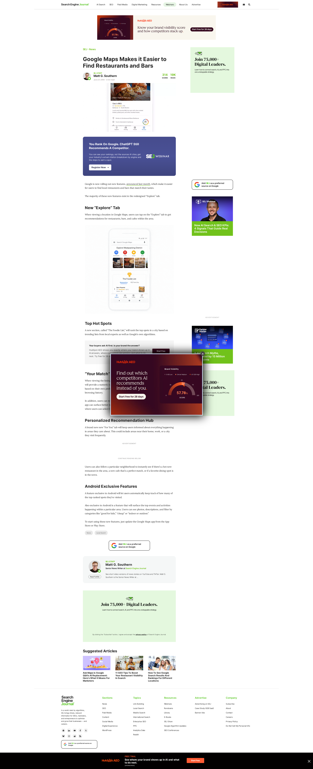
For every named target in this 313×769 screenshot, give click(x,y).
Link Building (138, 704)
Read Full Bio (94, 577)
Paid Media (122, 4)
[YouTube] (74, 730)
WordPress (107, 730)
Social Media (107, 721)
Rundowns (168, 708)
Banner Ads (200, 713)
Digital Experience (109, 726)
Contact (229, 713)
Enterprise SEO (139, 721)
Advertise (196, 4)
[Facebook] (80, 730)
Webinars (170, 4)
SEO (111, 4)
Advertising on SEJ (203, 704)
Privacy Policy (232, 721)
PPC (135, 726)
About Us (183, 4)
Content (105, 717)
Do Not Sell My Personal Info (238, 726)
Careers (229, 717)
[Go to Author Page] (87, 76)
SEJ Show (168, 721)
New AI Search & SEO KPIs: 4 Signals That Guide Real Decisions (211, 228)
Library (167, 713)
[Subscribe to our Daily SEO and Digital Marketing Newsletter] (243, 4)
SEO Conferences (171, 730)
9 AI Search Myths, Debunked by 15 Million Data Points (209, 356)
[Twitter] (86, 730)
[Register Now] (212, 208)
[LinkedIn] (69, 730)
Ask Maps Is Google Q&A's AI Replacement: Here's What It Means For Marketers (96, 677)
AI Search (101, 4)
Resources (156, 4)
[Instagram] (69, 736)
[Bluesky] (63, 736)
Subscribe (230, 704)
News (89, 533)
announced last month (138, 183)
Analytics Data (139, 730)
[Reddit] (74, 736)
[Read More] (212, 337)
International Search (141, 717)
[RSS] (80, 736)
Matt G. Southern (105, 76)
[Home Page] (75, 4)
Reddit (136, 734)
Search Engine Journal (136, 568)
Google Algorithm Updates (175, 726)
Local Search (101, 533)
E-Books (167, 717)
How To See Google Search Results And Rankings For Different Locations (160, 677)
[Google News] (63, 730)
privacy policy (141, 634)
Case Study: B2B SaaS (204, 708)
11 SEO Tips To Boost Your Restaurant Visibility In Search (129, 675)
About (228, 708)
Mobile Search (139, 713)
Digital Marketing (139, 4)
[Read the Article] (97, 663)
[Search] (249, 4)
